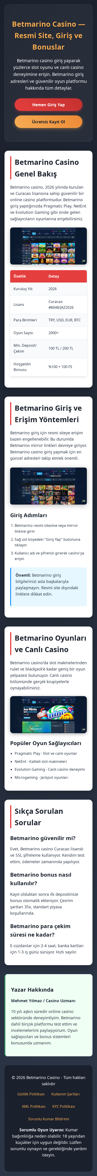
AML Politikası (34, 1106)
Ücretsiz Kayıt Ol (48, 121)
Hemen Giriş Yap (48, 104)
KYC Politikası (63, 1106)
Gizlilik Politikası (31, 1094)
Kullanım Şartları (65, 1094)
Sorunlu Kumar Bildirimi (48, 1118)
